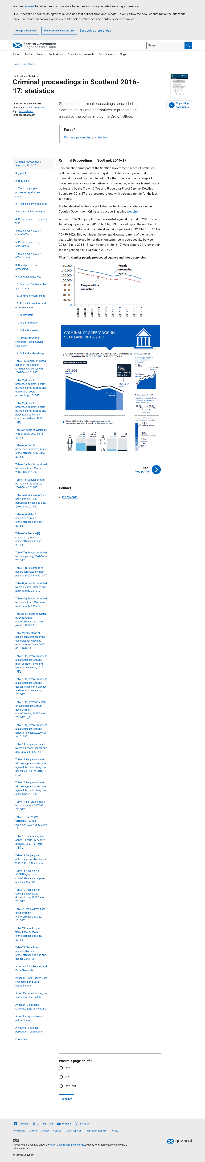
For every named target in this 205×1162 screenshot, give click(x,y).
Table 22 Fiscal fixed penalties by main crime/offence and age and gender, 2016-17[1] (30, 953)
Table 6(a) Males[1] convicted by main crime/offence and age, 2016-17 (28, 520)
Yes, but (70, 1086)
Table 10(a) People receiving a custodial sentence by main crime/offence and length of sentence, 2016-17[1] (31, 664)
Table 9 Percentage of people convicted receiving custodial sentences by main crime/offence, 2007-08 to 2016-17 (30, 641)
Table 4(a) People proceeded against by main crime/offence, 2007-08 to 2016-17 (30, 451)
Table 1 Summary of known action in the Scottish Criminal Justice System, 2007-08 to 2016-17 (31, 366)
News (40, 54)
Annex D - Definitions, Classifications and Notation (31, 1006)
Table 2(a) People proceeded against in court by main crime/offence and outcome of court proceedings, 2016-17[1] (30, 388)
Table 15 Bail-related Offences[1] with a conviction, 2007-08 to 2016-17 (31, 822)
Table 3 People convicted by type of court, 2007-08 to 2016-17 (31, 433)
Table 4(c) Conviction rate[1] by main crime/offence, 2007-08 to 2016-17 (31, 483)
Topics (28, 54)
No (67, 1077)
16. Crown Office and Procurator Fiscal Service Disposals (29, 341)
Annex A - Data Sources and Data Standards (31, 968)
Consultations (107, 54)
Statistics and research (81, 54)
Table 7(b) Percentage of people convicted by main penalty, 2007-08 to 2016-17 (31, 571)
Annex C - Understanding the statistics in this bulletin (31, 995)
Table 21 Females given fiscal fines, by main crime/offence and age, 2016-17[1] (28, 934)
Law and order (26, 111)
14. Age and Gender (26, 322)
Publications (56, 54)
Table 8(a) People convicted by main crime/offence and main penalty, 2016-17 (31, 587)
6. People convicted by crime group (28, 244)
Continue (67, 1098)
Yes (67, 1068)
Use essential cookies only (59, 30)
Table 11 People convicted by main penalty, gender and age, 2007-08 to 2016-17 (31, 748)
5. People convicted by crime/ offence (28, 232)
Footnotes (21, 1039)
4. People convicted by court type (31, 221)
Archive (33, 1130)
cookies (29, 6)
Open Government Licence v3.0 (67, 1144)
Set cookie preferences (95, 30)
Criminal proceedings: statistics (85, 137)
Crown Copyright (74, 1130)
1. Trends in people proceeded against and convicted (28, 192)
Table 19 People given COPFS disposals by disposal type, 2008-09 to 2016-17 (29, 895)
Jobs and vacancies (96, 1130)
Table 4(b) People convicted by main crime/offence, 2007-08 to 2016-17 (31, 468)
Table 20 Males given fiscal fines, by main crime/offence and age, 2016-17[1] (30, 914)
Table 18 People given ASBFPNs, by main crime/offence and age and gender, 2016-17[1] (30, 876)
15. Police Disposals (26, 330)
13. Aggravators (24, 314)
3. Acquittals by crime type (30, 211)
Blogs (123, 54)
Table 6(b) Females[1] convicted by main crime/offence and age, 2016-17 (28, 539)
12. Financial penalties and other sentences (30, 305)
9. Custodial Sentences (28, 276)
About (16, 54)
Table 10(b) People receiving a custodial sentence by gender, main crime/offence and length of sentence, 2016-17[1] (31, 687)
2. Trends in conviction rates (31, 203)
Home (16, 64)
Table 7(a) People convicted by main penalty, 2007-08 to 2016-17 (31, 556)
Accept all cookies (25, 30)
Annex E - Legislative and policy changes (29, 1018)
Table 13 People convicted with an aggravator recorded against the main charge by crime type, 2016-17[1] (31, 788)
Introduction (22, 180)
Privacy (114, 1130)
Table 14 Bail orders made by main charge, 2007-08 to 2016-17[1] (30, 805)
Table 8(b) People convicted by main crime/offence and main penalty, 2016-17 (31, 602)
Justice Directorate (34, 107)
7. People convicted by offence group (28, 255)
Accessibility (19, 1130)
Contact (45, 1130)
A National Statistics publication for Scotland (29, 1029)
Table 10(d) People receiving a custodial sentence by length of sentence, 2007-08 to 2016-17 (31, 731)
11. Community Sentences (30, 295)
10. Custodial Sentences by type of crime (30, 286)
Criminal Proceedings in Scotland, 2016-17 (28, 163)
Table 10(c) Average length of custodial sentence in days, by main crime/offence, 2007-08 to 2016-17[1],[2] (30, 710)
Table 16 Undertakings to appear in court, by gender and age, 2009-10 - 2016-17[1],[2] (30, 842)
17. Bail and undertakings (29, 353)
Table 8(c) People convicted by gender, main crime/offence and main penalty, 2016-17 (31, 619)
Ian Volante (70, 497)
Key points (21, 173)
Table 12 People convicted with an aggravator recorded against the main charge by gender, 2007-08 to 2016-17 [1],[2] (31, 767)
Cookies (57, 1130)
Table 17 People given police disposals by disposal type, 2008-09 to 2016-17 (31, 859)
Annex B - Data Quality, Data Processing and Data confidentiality (31, 981)
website (132, 211)
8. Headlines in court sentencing (26, 267)
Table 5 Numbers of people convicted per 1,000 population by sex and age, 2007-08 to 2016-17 (30, 501)
